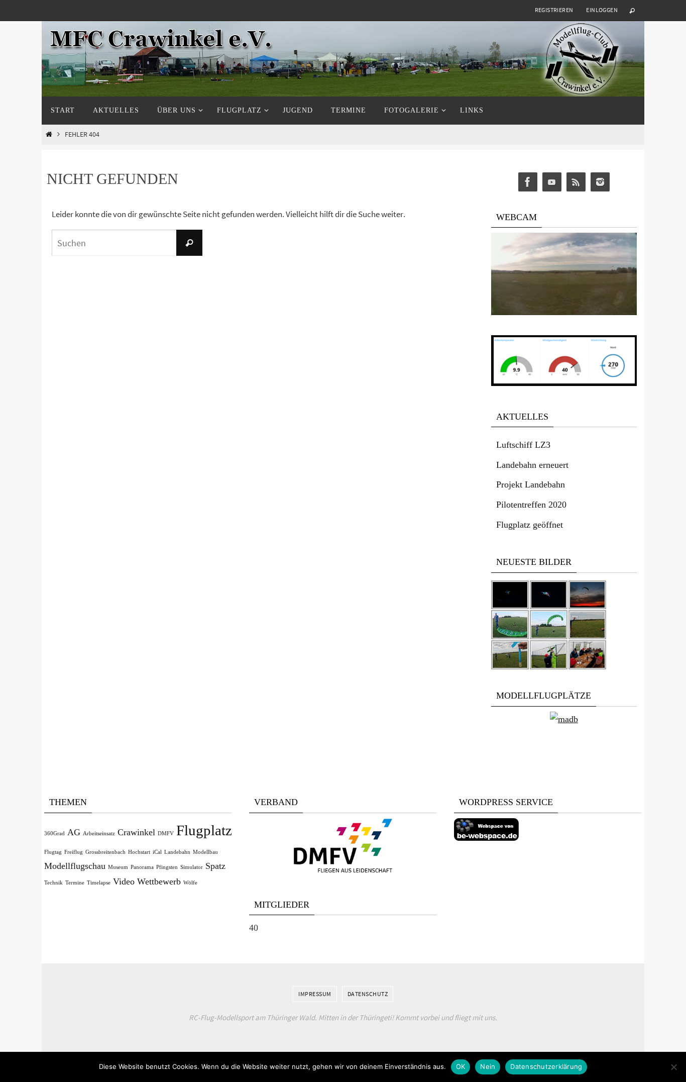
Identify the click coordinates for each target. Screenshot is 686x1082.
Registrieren (554, 10)
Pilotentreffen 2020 (531, 505)
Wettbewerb (159, 881)
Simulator (191, 867)
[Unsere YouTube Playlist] (551, 182)
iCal (157, 852)
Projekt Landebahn (530, 484)
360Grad (54, 833)
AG (73, 832)
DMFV (166, 833)
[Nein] (673, 1067)
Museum (118, 867)
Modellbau (205, 852)
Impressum (314, 994)
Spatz (215, 866)
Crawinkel (136, 832)
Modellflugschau (74, 866)
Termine (74, 883)
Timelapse (98, 883)
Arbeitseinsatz (99, 833)
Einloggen (602, 10)
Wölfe (190, 883)
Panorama (142, 867)
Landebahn (177, 852)
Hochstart (139, 852)
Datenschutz (368, 994)
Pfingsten (167, 867)
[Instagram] (600, 182)
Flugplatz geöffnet (529, 525)
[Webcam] (564, 312)
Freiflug (73, 852)
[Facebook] (527, 182)
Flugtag (53, 852)
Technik (53, 883)
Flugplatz (204, 830)
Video (124, 881)
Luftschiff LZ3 (523, 445)
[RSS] (576, 182)
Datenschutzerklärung (546, 1066)
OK (461, 1066)
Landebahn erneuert (532, 465)
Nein (487, 1066)
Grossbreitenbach (105, 852)
